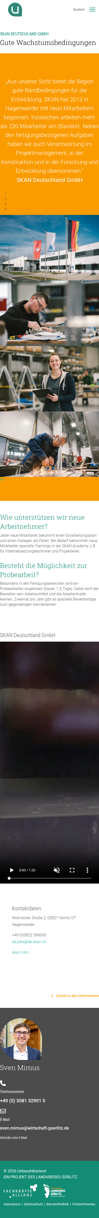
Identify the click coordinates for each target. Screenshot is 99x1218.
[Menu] (92, 10)
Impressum (13, 1204)
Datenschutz (34, 1204)
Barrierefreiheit (58, 1204)
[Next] (3, 479)
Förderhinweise (83, 1204)
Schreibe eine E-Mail (13, 1138)
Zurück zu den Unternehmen (77, 996)
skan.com (20, 952)
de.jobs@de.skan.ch (29, 941)
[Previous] (1, 479)
